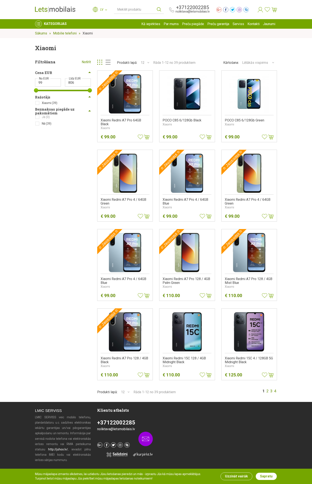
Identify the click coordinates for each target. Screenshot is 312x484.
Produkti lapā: (127, 63)
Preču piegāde (193, 24)
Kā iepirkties (150, 24)
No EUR (44, 78)
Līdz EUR (75, 78)
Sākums (41, 33)
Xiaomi (88, 33)
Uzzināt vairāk (236, 476)
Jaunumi (269, 24)
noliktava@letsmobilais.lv (193, 11)
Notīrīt (86, 62)
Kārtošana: (231, 63)
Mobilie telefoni (65, 33)
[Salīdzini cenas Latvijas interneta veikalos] (140, 454)
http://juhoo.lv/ (58, 449)
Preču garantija (218, 24)
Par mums (171, 24)
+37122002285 (192, 8)
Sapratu (266, 476)
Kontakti (253, 24)
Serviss (238, 24)
